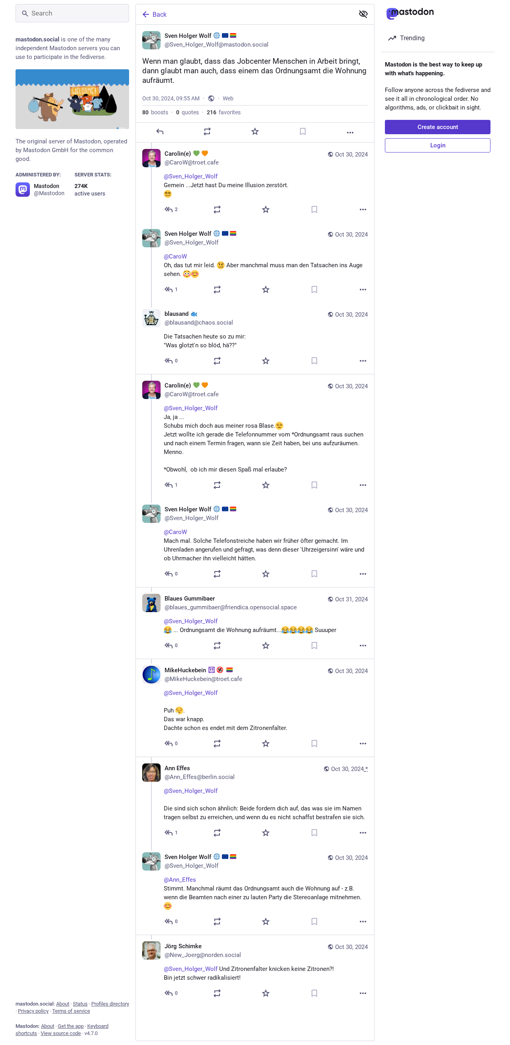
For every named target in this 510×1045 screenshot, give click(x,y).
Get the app (71, 1026)
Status (80, 1004)
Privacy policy (33, 1011)
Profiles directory (110, 1004)
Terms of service (71, 1011)
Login (437, 145)
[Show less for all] (363, 13)
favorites (224, 112)
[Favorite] (255, 131)
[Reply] (160, 131)
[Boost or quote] (207, 131)
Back (160, 14)
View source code (61, 1033)
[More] (350, 132)
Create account (438, 127)
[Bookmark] (303, 131)
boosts (155, 112)
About (62, 1004)
